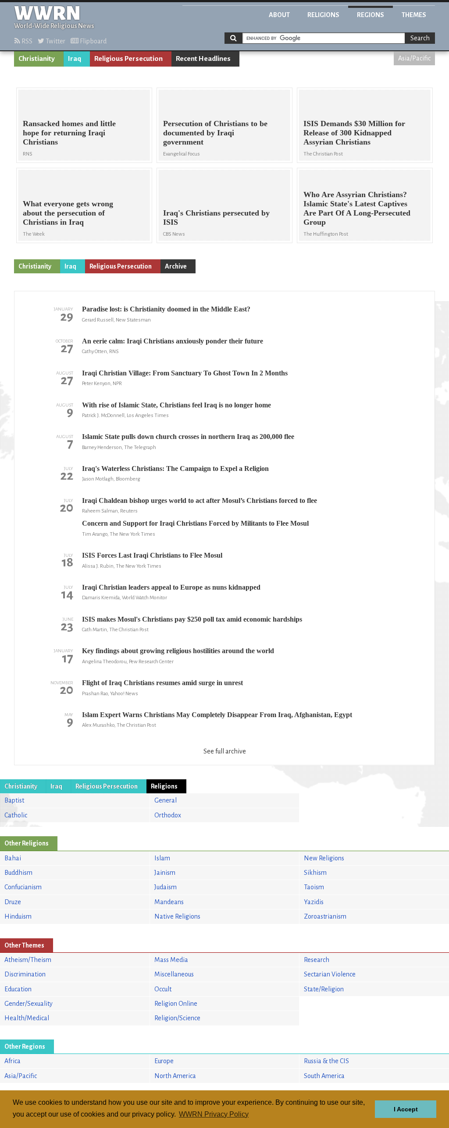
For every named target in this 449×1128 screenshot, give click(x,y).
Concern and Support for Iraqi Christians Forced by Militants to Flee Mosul (195, 523)
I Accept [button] (406, 1109)
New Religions (324, 858)
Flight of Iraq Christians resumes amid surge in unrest (162, 682)
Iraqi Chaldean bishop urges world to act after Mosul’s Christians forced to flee (199, 500)
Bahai (12, 858)
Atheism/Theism (27, 959)
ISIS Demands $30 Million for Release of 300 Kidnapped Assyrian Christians (354, 132)
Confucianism (23, 887)
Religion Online (175, 1003)
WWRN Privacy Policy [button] (214, 1114)
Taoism (314, 887)
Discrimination (25, 974)
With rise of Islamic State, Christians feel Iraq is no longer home (176, 405)
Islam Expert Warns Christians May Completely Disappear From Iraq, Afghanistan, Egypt (217, 714)
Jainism (164, 872)
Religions (323, 14)
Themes (414, 14)
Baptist (14, 800)
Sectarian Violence (330, 974)
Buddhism (18, 872)
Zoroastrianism (325, 916)
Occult (162, 989)
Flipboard (92, 41)
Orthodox (167, 815)
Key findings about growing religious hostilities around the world (178, 650)
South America (324, 1075)
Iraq (74, 59)
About (279, 14)
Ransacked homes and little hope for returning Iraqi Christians (69, 132)
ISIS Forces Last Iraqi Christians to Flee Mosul (152, 555)
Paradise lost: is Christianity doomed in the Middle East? (166, 309)
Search (420, 38)
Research (316, 959)
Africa (12, 1060)
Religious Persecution (128, 59)
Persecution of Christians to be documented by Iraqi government (215, 132)
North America (175, 1075)
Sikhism (315, 872)
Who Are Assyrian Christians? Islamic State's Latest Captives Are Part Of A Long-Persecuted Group (356, 208)
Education (18, 989)
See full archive (224, 751)
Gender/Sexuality (28, 1003)
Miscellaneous (174, 974)
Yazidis (314, 901)
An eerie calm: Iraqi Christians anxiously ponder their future (172, 341)
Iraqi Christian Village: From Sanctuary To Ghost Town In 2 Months (185, 373)
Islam (162, 858)
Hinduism (18, 916)
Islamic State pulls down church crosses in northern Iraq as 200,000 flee (188, 436)
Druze (12, 901)
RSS (26, 41)
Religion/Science (177, 1018)
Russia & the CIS (326, 1060)
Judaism (165, 887)
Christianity (36, 59)
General (165, 800)
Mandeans (169, 901)
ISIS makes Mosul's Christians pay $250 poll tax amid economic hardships (192, 619)
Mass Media (171, 959)
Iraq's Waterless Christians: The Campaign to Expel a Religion (175, 468)
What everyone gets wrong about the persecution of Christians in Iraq (68, 212)
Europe (164, 1060)
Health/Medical (26, 1018)
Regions (370, 14)
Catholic (15, 815)
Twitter (54, 41)
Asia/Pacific (414, 58)
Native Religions (177, 916)
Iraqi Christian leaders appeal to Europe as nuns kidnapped (171, 587)
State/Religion (324, 989)
